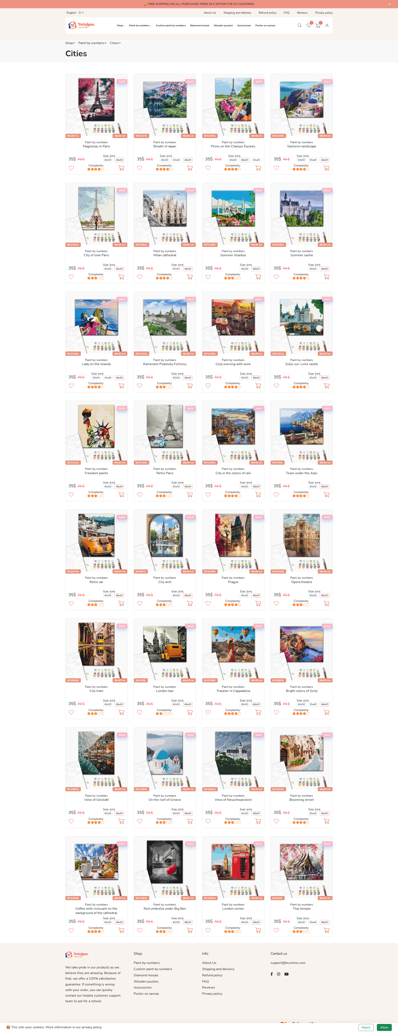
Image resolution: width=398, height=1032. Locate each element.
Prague (233, 582)
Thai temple (302, 908)
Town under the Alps (301, 473)
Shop (120, 25)
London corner (233, 908)
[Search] (299, 25)
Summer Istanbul (233, 255)
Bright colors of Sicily (302, 691)
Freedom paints (96, 473)
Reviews (302, 13)
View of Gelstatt (96, 799)
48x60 (119, 160)
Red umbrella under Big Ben (165, 908)
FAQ (287, 13)
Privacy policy (324, 13)
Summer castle (301, 255)
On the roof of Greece (165, 799)
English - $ (73, 13)
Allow (384, 1027)
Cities (114, 43)
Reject (366, 1027)
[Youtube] (286, 974)
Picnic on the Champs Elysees (233, 146)
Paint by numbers (139, 25)
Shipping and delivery (237, 13)
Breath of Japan (164, 146)
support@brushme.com (288, 963)
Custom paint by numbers (171, 25)
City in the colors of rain (233, 473)
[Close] (389, 4)
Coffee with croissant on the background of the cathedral (96, 910)
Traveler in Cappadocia (233, 691)
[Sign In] (327, 25)
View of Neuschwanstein (233, 799)
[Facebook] (272, 974)
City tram (96, 691)
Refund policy (267, 13)
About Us (210, 13)
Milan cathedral (164, 255)
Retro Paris (165, 473)
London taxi (165, 691)
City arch (164, 582)
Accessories (244, 25)
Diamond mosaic (200, 25)
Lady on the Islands (96, 364)
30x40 (176, 160)
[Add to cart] (121, 168)
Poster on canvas (265, 25)
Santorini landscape (301, 146)
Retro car (96, 582)
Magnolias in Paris (96, 146)
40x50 (107, 160)
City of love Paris (96, 255)
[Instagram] (278, 974)
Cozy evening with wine (233, 364)
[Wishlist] (71, 168)
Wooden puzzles (223, 25)
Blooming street (301, 799)
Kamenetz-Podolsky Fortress (165, 364)
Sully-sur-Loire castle (301, 364)
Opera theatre (301, 582)
